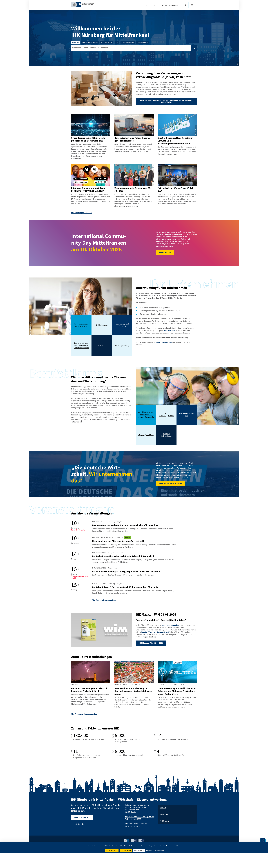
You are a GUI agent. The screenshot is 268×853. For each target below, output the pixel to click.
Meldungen (153, 5)
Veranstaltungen (143, 5)
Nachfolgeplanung (122, 345)
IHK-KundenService (164, 342)
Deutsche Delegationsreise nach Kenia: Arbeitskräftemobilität (123, 556)
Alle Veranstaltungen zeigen (104, 600)
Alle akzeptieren (111, 850)
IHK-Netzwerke (102, 325)
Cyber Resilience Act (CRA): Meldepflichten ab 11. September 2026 (88, 139)
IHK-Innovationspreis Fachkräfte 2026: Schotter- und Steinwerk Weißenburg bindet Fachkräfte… (177, 691)
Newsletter (164, 814)
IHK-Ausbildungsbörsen (166, 414)
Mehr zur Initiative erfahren (170, 483)
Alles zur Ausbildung (146, 435)
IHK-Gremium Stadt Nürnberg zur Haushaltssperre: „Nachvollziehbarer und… (133, 691)
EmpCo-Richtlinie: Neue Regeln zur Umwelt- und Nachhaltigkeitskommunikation (175, 140)
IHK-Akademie (170, 5)
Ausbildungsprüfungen (127, 43)
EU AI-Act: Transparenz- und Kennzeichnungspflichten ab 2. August (88, 189)
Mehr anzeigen (139, 850)
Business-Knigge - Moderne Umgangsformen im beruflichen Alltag (125, 525)
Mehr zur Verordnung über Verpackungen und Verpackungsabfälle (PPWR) (166, 101)
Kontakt (126, 5)
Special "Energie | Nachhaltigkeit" (155, 632)
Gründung (102, 345)
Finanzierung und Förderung (122, 325)
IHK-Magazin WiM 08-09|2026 (151, 643)
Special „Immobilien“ (171, 625)
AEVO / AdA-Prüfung (106, 43)
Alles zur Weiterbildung (166, 435)
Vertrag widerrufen (82, 817)
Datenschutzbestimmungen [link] (155, 850)
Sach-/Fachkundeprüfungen (90, 43)
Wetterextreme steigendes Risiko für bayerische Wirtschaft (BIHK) (89, 690)
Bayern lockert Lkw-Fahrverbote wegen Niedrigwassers (132, 139)
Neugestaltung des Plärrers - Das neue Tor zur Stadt (118, 541)
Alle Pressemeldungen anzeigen (84, 714)
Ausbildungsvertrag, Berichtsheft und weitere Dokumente (146, 414)
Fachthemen (133, 5)
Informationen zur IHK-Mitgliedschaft (81, 325)
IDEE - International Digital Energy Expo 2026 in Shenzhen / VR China (126, 571)
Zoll (117, 43)
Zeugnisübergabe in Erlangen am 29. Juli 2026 (132, 190)
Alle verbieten (126, 850)
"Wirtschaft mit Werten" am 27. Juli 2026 (175, 189)
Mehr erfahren (165, 252)
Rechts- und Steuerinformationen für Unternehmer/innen (81, 345)
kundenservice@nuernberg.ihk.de (139, 817)
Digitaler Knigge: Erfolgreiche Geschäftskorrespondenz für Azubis (125, 587)
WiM (159, 5)
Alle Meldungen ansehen (81, 212)
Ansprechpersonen (142, 43)
